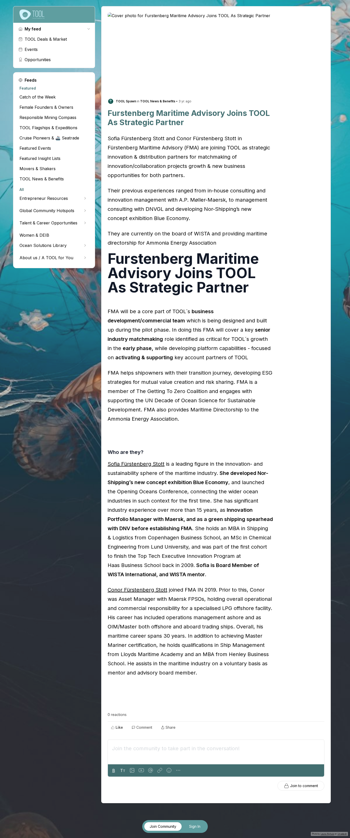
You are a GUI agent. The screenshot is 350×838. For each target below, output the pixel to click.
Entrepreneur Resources (43, 198)
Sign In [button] (194, 826)
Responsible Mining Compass (47, 117)
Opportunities (38, 59)
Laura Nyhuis (327, 834)
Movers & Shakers (37, 168)
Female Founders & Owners (46, 107)
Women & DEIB (34, 235)
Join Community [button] (163, 826)
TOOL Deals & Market (46, 39)
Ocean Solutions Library (43, 245)
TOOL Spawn (126, 101)
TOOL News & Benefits (41, 178)
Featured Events (35, 148)
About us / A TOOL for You (46, 257)
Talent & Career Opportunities (48, 222)
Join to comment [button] (304, 785)
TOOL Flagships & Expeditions (48, 127)
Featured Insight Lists (39, 158)
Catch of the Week (37, 97)
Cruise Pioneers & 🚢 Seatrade (49, 137)
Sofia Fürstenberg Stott (136, 464)
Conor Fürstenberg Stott (137, 590)
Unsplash (342, 834)
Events (31, 49)
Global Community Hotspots (46, 210)
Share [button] (171, 727)
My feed (33, 28)
